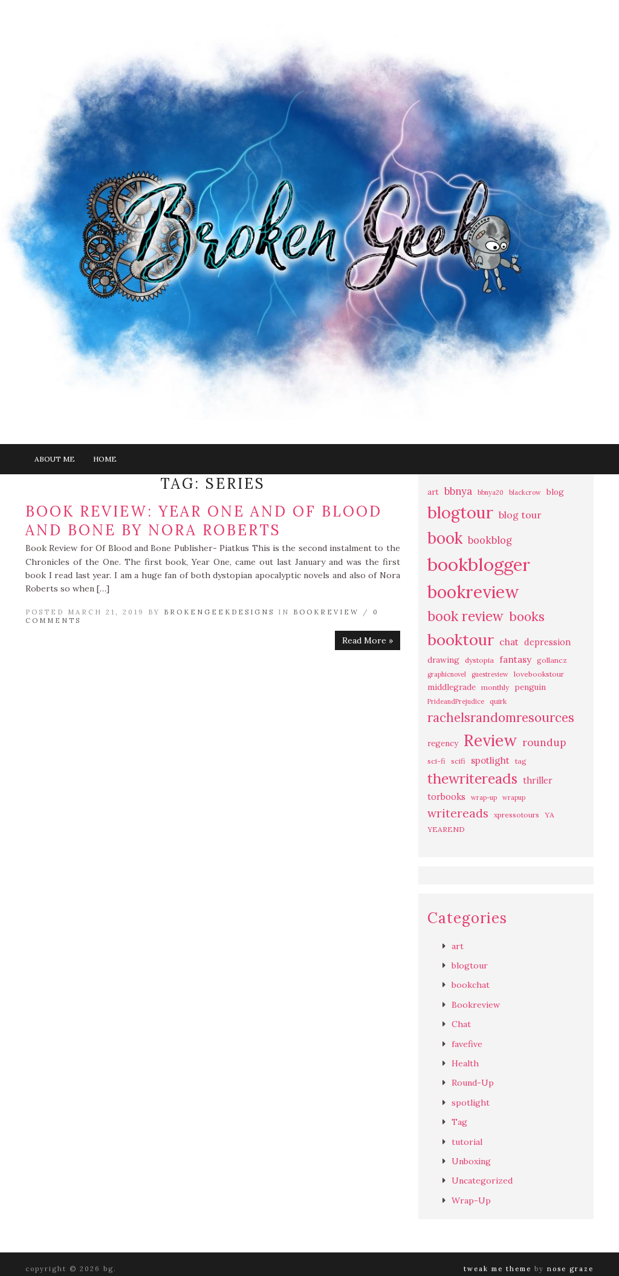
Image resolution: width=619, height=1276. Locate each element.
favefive (467, 1044)
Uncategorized (482, 1180)
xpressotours (516, 814)
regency (442, 743)
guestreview (490, 674)
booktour (460, 639)
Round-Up (473, 1082)
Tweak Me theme (497, 1269)
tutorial (467, 1141)
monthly (495, 687)
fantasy (515, 659)
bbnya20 (491, 492)
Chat (461, 1024)
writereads (457, 813)
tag (521, 760)
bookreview (473, 592)
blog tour (520, 515)
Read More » (367, 640)
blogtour (460, 512)
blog (555, 492)
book (444, 538)
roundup (544, 742)
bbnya (458, 491)
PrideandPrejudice (455, 701)
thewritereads (472, 778)
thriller (538, 780)
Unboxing (471, 1161)
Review (490, 740)
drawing (443, 660)
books (527, 616)
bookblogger (478, 564)
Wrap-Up (471, 1200)
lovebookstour (539, 673)
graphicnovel (446, 674)
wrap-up (484, 797)
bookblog (490, 540)
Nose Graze (570, 1269)
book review (465, 616)
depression (547, 642)
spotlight (490, 760)
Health (465, 1063)
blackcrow (525, 492)
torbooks (446, 796)
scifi (458, 760)
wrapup (513, 797)
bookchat (471, 984)
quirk (498, 701)
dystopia (479, 660)
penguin (530, 687)
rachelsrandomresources (500, 717)
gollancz (552, 660)
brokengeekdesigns (219, 612)
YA (549, 814)
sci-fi (436, 760)
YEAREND (446, 829)
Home (105, 458)
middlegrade (451, 687)
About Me (54, 458)
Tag (459, 1121)
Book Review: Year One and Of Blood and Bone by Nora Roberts (203, 521)
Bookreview (326, 612)
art (433, 492)
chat (509, 642)
